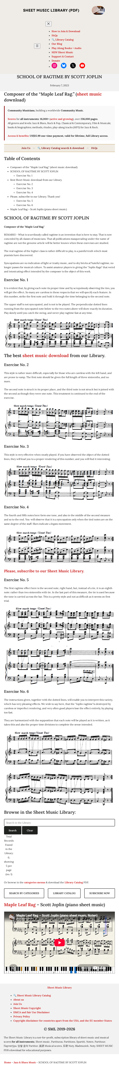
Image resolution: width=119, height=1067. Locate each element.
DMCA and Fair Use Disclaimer (31, 1012)
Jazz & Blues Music (25, 1062)
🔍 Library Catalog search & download (60, 148)
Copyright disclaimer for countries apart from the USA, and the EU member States (62, 1020)
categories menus (34, 882)
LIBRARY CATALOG (64, 893)
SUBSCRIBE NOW (99, 893)
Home (7, 1062)
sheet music (89, 94)
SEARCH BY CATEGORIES (24, 893)
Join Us (26, 148)
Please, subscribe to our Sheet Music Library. (44, 571)
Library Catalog (74, 882)
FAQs (94, 148)
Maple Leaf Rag (20, 904)
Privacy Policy (21, 1016)
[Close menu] (48, 23)
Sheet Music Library (59, 987)
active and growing (61, 118)
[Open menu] (37, 46)
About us (18, 999)
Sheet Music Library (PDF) (51, 10)
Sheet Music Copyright (27, 1008)
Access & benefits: (18, 135)
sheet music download (45, 355)
